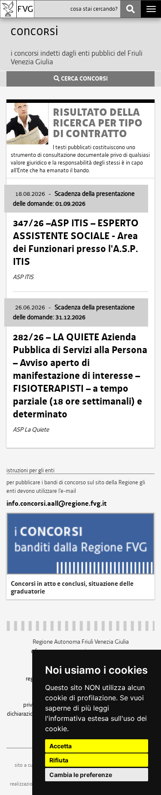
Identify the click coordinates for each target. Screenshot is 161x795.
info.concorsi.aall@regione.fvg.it (56, 503)
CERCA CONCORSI (84, 79)
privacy (31, 704)
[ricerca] (130, 9)
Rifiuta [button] (58, 760)
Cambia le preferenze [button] (80, 774)
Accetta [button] (60, 746)
